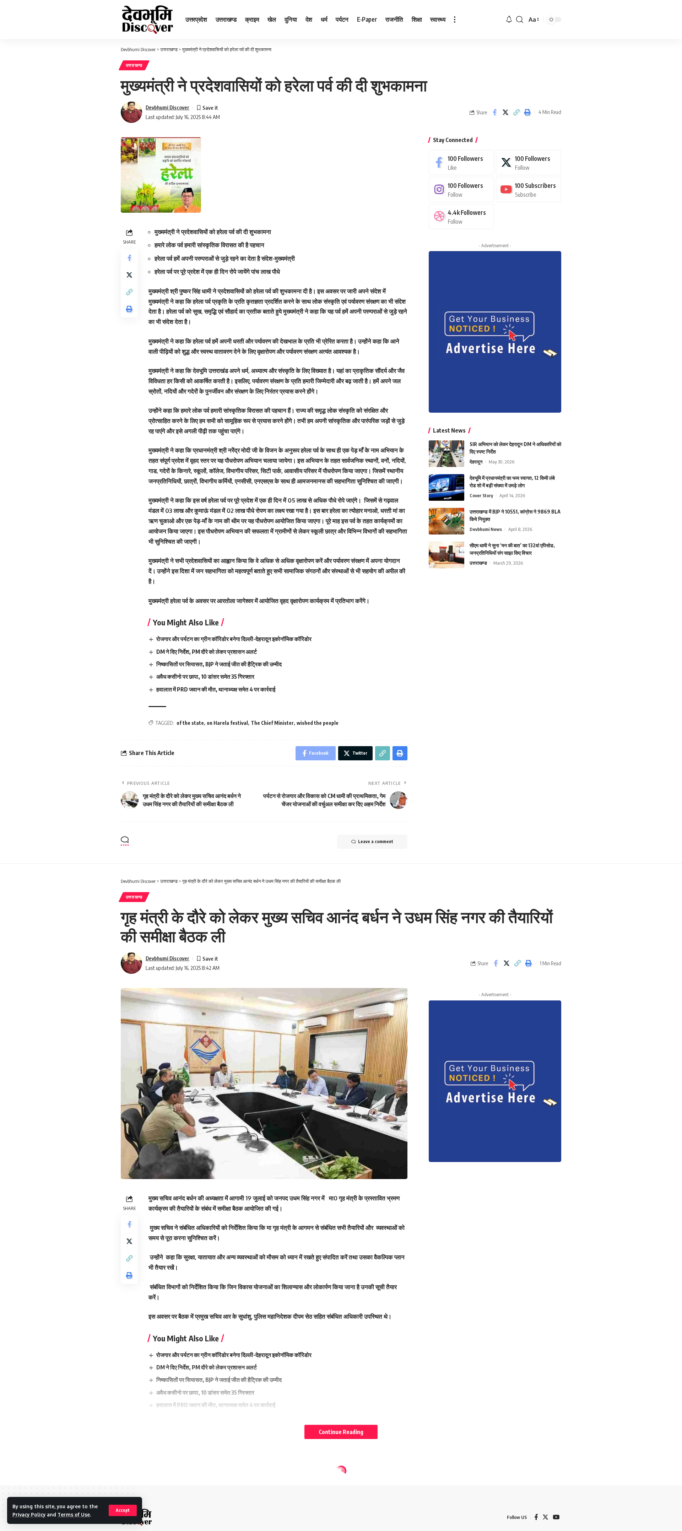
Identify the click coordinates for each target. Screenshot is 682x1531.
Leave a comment (375, 841)
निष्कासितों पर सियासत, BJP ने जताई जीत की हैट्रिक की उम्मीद (219, 664)
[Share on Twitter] (505, 112)
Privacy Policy (28, 1514)
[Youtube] (528, 189)
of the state (190, 723)
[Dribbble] (461, 216)
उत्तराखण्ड (134, 65)
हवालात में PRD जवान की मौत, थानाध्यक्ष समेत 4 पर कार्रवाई (215, 689)
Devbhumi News (486, 529)
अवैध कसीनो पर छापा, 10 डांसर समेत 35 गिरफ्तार (205, 676)
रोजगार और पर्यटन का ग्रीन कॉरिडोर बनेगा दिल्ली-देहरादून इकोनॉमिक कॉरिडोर (234, 638)
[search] (519, 19)
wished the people (318, 723)
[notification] (509, 19)
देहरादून (476, 462)
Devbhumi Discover (167, 107)
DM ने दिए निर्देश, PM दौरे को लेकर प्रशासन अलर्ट (206, 651)
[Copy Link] (516, 112)
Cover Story (481, 495)
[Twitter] (528, 162)
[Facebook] (461, 162)
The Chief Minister (272, 723)
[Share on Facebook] (494, 112)
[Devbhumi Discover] (147, 20)
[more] (455, 19)
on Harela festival (227, 723)
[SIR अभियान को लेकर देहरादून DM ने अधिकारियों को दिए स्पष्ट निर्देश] (446, 453)
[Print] (527, 112)
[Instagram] (461, 189)
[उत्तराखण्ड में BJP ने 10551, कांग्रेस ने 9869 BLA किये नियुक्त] (446, 521)
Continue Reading (341, 1431)
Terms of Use (74, 1514)
